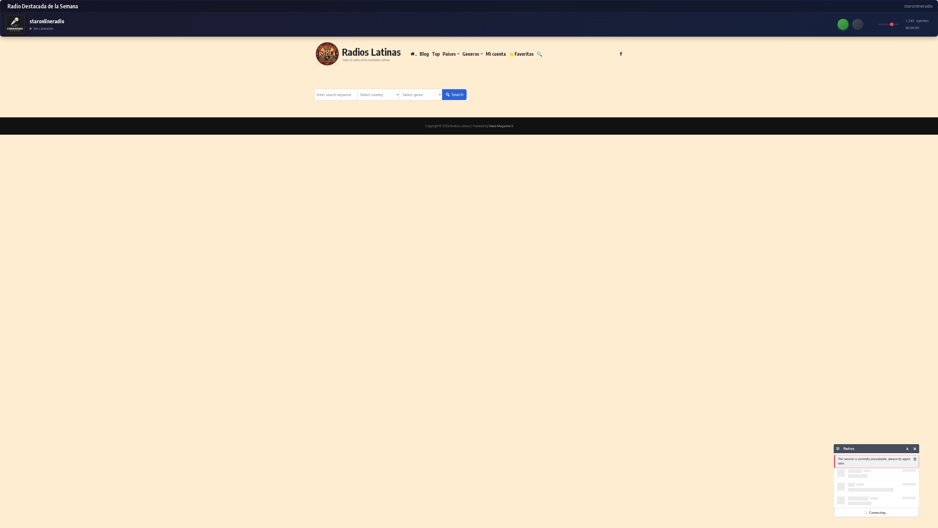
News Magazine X (501, 126)
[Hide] (915, 448)
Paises (449, 54)
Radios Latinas (371, 52)
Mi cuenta (496, 54)
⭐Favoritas (521, 54)
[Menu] (838, 448)
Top (436, 54)
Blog (424, 54)
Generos (470, 54)
